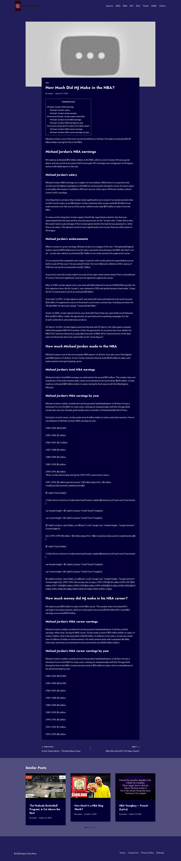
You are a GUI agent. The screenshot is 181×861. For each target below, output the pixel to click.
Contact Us (133, 852)
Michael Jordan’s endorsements (63, 113)
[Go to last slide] (30, 799)
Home (122, 852)
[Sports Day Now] (26, 6)
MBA (118, 6)
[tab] (85, 827)
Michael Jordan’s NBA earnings (60, 107)
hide (72, 102)
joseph (50, 93)
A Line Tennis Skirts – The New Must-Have (61, 749)
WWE (153, 6)
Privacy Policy (147, 852)
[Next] (151, 799)
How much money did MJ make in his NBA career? (68, 126)
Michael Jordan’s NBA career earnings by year (69, 132)
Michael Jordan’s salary (60, 110)
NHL (138, 6)
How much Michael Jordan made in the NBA (66, 116)
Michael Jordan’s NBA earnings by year (66, 123)
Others (162, 6)
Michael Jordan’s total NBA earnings (65, 119)
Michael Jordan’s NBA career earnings (66, 129)
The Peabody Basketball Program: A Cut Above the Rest (45, 809)
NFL (131, 6)
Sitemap (160, 852)
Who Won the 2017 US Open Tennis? (122, 749)
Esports (109, 6)
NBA (125, 6)
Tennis (146, 6)
